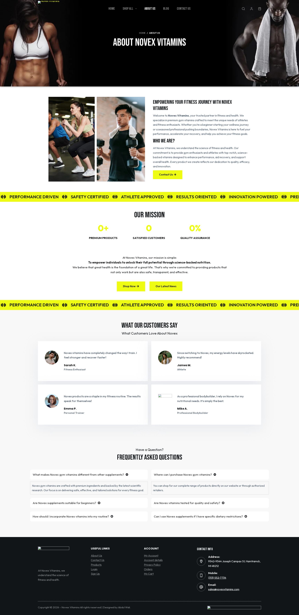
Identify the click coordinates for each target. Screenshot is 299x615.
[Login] (251, 8)
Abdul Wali (124, 607)
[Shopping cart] (259, 8)
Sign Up (95, 573)
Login (94, 569)
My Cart (149, 573)
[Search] (243, 8)
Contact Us (97, 560)
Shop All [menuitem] (128, 9)
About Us (96, 555)
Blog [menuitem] (166, 9)
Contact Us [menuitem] (184, 9)
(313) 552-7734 (217, 577)
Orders (148, 569)
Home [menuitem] (111, 9)
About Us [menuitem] (149, 9)
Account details (153, 560)
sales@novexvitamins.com (223, 589)
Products (96, 564)
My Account (151, 555)
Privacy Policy (152, 564)
